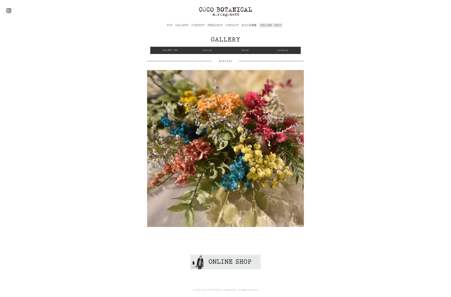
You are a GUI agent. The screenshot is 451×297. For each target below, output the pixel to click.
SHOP (215, 25)
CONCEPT (198, 25)
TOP (169, 25)
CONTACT (232, 25)
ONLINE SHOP (271, 25)
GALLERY (182, 25)
